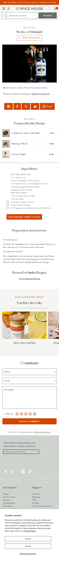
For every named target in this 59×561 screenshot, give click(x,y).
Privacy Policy (30, 531)
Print (49, 106)
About (6, 494)
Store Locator (9, 497)
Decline (28, 546)
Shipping (36, 497)
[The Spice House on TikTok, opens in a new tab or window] (29, 471)
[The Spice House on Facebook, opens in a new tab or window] (5, 471)
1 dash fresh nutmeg (21, 205)
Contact (35, 494)
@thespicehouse (42, 432)
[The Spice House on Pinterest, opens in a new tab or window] (22, 471)
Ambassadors (9, 503)
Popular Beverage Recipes (29, 278)
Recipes (29, 28)
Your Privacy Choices (42, 506)
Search (47, 15)
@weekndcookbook (41, 94)
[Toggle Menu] (3, 8)
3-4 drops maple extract (22, 202)
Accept (28, 538)
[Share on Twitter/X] (26, 106)
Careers (6, 500)
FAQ (34, 500)
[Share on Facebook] (17, 106)
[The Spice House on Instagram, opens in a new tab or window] (12, 471)
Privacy (35, 503)
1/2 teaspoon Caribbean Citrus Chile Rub (31, 208)
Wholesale (7, 506)
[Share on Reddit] (35, 106)
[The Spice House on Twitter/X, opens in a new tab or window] (17, 472)
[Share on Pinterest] (8, 106)
